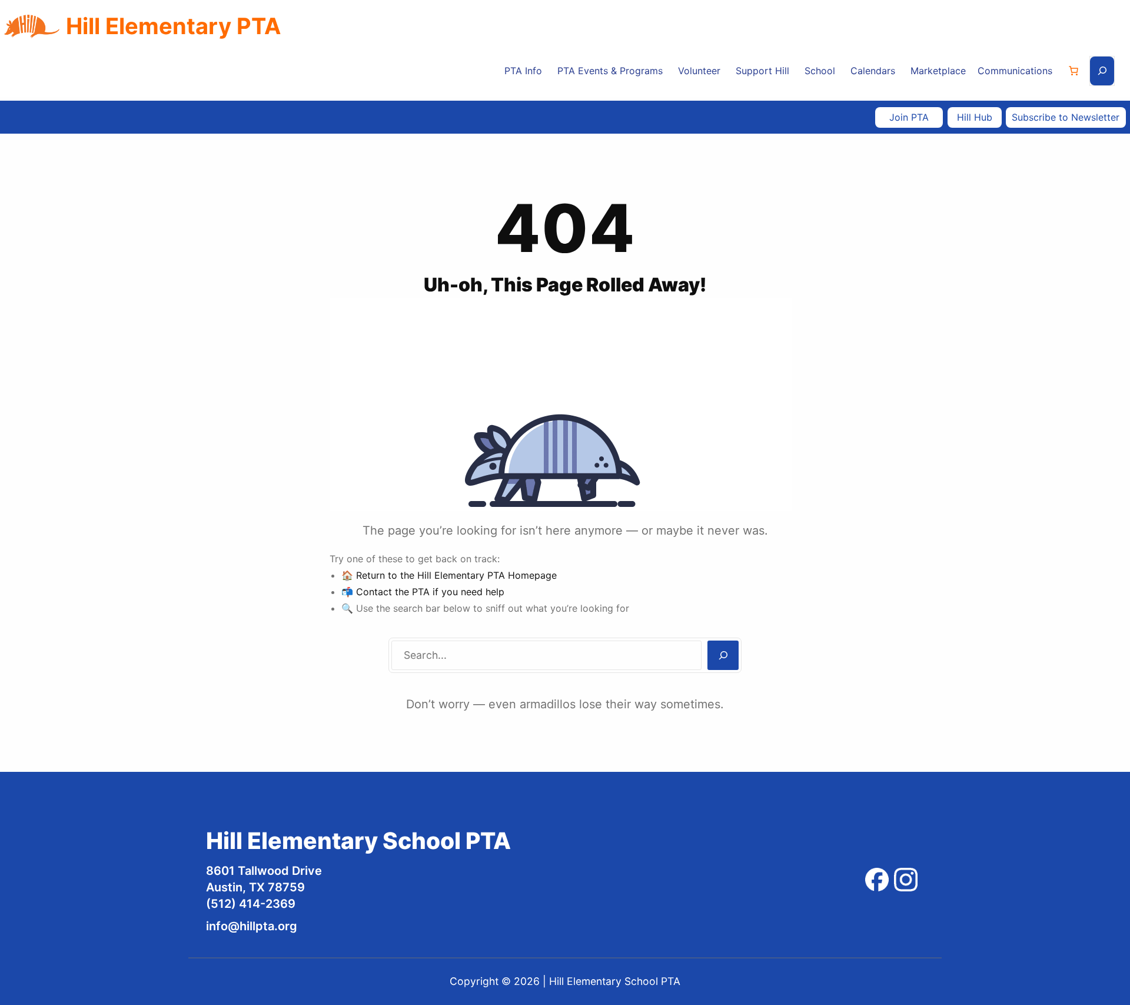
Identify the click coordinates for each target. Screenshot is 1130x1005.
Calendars (872, 71)
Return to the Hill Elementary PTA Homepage (456, 575)
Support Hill (762, 71)
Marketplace (938, 71)
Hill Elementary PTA (173, 25)
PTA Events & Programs (610, 71)
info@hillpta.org (251, 926)
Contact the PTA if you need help (430, 592)
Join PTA (909, 117)
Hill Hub (974, 117)
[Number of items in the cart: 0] (1073, 70)
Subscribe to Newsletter (1065, 117)
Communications (1015, 71)
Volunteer (699, 71)
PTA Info (523, 71)
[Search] (723, 655)
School (820, 71)
